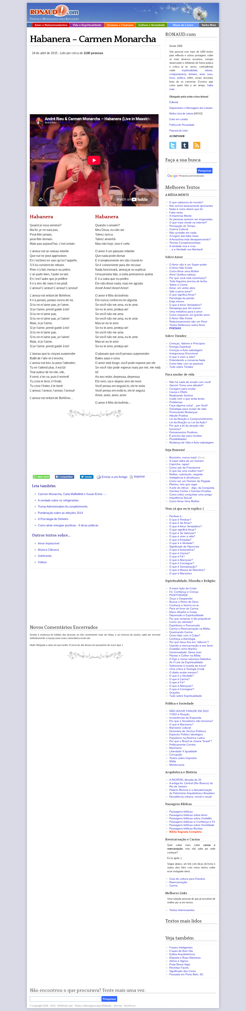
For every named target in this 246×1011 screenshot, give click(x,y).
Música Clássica (48, 549)
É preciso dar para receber (185, 435)
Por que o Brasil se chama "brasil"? (190, 741)
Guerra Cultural (178, 229)
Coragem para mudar (182, 388)
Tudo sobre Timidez (181, 366)
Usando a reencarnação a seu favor (191, 645)
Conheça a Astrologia (182, 638)
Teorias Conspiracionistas (184, 242)
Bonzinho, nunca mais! (183, 457)
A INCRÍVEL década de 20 (185, 779)
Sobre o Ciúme (178, 284)
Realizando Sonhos (181, 395)
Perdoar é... (176, 516)
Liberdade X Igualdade (183, 751)
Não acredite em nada (182, 232)
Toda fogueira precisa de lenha (188, 281)
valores (209, 70)
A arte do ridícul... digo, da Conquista (191, 487)
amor (202, 74)
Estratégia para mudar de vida (187, 408)
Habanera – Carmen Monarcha (93, 39)
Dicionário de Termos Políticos (187, 731)
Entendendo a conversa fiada (187, 360)
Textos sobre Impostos (183, 758)
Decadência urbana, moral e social (190, 796)
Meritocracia (176, 764)
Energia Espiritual (180, 346)
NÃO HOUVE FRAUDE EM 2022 (189, 711)
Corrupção (175, 754)
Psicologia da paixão (181, 298)
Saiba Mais (209, 24)
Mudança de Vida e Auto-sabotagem (191, 442)
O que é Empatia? (180, 539)
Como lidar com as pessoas (186, 363)
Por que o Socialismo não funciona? (191, 720)
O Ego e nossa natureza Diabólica (190, 658)
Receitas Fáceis (179, 967)
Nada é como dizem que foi (186, 209)
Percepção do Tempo (182, 225)
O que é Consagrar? (181, 563)
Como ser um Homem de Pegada (189, 481)
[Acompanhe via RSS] (196, 145)
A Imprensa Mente (180, 215)
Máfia (172, 761)
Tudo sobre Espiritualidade (185, 695)
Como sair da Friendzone (184, 467)
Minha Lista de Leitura (181, 113)
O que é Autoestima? (182, 549)
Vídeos (42, 562)
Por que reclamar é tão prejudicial (189, 618)
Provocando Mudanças (183, 412)
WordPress (129, 1005)
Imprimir (139, 476)
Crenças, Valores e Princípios (187, 343)
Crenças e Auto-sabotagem (186, 350)
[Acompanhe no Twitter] (172, 145)
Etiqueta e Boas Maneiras (185, 957)
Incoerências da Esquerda (185, 717)
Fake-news (176, 212)
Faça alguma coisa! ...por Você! (188, 405)
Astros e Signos (178, 960)
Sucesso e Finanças (120, 24)
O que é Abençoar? (181, 559)
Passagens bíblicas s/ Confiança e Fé (192, 821)
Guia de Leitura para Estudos (187, 878)
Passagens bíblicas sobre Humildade (191, 825)
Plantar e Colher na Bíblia (184, 655)
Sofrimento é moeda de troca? (187, 665)
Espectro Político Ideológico (186, 734)
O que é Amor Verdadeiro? (185, 304)
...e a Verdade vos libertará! (186, 249)
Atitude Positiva (178, 415)
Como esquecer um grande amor (189, 314)
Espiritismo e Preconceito (184, 625)
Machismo (175, 747)
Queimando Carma (181, 632)
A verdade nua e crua (182, 246)
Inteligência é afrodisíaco (184, 477)
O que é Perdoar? (180, 519)
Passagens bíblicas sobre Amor (188, 815)
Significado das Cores (182, 971)
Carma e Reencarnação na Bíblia (189, 628)
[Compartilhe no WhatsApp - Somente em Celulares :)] (41, 476)
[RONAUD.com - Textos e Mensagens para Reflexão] (54, 11)
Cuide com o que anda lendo (186, 398)
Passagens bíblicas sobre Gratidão (190, 818)
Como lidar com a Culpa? (184, 635)
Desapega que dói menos (185, 308)
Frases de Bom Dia (181, 950)
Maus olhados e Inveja (183, 611)
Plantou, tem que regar (183, 484)
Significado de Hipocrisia (184, 546)
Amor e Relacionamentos (51, 24)
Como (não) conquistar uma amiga (190, 494)
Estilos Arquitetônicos (182, 954)
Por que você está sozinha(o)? (188, 277)
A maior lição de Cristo (183, 588)
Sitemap (117, 1005)
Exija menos (176, 301)
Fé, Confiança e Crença (183, 591)
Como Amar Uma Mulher (184, 501)
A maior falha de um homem (186, 460)
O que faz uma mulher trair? (186, 470)
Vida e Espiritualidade (87, 24)
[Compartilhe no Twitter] (86, 476)
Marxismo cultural (180, 727)
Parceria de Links (178, 130)
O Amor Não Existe (180, 267)
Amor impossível (48, 543)
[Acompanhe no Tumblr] (184, 145)
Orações (174, 692)
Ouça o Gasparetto (181, 598)
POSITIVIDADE (178, 595)
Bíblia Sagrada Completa (185, 831)
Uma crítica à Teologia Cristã (186, 668)
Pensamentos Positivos (183, 432)
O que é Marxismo (180, 573)
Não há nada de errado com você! (190, 382)
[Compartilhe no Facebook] (64, 476)
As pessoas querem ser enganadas (191, 219)
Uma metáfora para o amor (186, 311)
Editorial (173, 102)
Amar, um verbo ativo (182, 287)
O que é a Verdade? (181, 543)
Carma (173, 885)
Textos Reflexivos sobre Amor (187, 325)
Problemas (175, 402)
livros (172, 77)
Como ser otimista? (181, 621)
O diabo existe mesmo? (183, 672)
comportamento (177, 74)
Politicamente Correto (182, 744)
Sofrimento (45, 555)
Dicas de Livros (183, 24)
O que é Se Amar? (180, 522)
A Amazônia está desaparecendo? (190, 239)
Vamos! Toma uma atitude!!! (186, 385)
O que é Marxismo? (181, 724)
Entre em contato (178, 119)
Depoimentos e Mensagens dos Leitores (191, 108)
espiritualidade (189, 70)
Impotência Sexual (180, 497)
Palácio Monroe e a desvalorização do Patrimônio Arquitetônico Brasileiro (192, 791)
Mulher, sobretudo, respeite (186, 474)
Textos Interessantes (181, 910)
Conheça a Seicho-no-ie (184, 605)
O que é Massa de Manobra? (187, 569)
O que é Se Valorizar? (182, 533)
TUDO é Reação (179, 714)
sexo (209, 74)
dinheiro (193, 74)
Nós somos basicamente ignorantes (191, 205)
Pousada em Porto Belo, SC (186, 974)
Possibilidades (178, 439)
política (181, 77)
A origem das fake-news (184, 235)
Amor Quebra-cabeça (182, 274)
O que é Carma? (179, 553)
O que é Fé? (177, 556)
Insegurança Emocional (183, 353)
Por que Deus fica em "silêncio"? (189, 642)
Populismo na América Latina (187, 737)
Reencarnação (178, 882)
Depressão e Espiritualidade (186, 615)
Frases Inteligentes (181, 947)
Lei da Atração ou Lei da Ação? (188, 422)
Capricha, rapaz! (179, 464)
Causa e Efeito (178, 391)
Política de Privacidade (181, 124)
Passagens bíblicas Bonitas (186, 828)
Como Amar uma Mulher (184, 271)
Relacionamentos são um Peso (188, 321)
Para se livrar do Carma (183, 608)
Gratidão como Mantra (183, 648)
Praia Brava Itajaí (179, 964)
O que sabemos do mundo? (186, 202)
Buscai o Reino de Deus (184, 601)
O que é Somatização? (183, 566)
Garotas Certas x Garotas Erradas (190, 491)
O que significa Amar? (182, 294)
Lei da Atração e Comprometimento (191, 418)
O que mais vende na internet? (188, 222)
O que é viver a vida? (182, 356)
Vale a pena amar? (180, 291)
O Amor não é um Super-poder (188, 264)
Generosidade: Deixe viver (185, 652)
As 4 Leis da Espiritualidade (186, 662)
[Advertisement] (95, 86)
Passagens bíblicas (181, 811)
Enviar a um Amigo (114, 477)
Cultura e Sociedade (151, 24)
